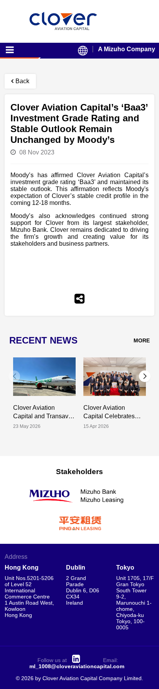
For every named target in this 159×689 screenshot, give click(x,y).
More (142, 340)
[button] (145, 376)
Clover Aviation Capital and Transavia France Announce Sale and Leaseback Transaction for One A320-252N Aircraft (43, 412)
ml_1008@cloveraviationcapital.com (76, 666)
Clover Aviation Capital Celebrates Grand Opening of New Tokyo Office (109, 412)
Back (22, 81)
